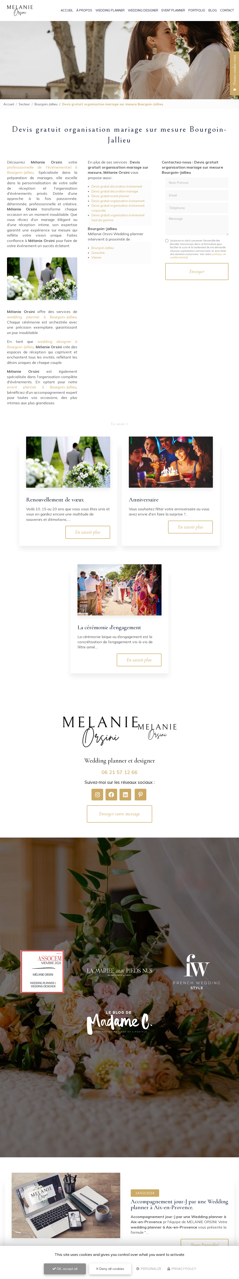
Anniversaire (143, 499)
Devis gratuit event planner (110, 196)
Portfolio (196, 10)
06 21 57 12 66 (119, 772)
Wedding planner (110, 10)
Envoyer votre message (119, 814)
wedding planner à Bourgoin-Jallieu (42, 317)
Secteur (24, 104)
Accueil (67, 10)
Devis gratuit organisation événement (117, 201)
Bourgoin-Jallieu (46, 104)
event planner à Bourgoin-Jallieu (42, 387)
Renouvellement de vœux (55, 499)
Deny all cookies (111, 1269)
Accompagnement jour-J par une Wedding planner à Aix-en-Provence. (179, 1204)
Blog (212, 10)
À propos (84, 10)
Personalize (150, 1269)
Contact (227, 10)
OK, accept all (66, 1269)
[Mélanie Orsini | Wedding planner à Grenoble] (20, 10)
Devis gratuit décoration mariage (114, 191)
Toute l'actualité (204, 1245)
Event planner (173, 10)
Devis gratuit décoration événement (116, 186)
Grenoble (98, 253)
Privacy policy (183, 1269)
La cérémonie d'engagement (109, 627)
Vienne (96, 257)
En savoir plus (87, 532)
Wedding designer (143, 10)
